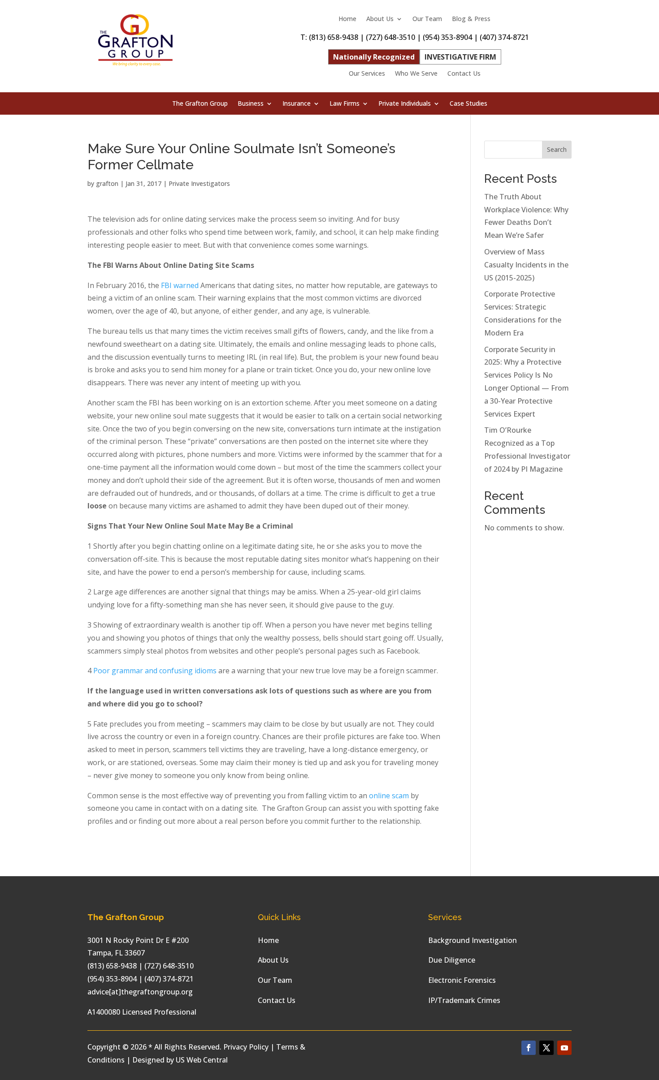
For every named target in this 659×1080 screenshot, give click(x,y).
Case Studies (468, 104)
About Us (380, 19)
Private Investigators (199, 183)
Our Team (427, 19)
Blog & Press (471, 19)
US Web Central (202, 1060)
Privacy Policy (246, 1047)
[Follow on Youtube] (564, 1048)
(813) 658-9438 (333, 37)
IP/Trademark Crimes (464, 1000)
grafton (107, 183)
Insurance (296, 104)
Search (557, 149)
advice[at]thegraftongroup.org (140, 992)
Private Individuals (404, 104)
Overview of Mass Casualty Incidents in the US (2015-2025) (526, 265)
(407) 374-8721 (504, 37)
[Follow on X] (546, 1048)
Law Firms (345, 104)
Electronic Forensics (462, 980)
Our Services (367, 73)
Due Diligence (451, 960)
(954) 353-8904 (447, 37)
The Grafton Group (200, 104)
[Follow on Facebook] (528, 1048)
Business (251, 104)
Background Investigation (472, 940)
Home (347, 19)
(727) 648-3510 (390, 37)
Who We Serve (416, 73)
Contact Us (464, 73)
